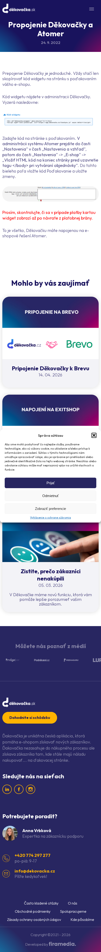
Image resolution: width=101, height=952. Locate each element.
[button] (94, 435)
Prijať (51, 483)
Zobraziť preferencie (50, 509)
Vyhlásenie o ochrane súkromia (50, 517)
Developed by (37, 944)
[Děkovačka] (18, 8)
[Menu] (92, 8)
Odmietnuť (50, 496)
